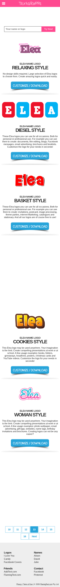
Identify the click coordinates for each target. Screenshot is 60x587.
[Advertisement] (30, 14)
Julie (36, 562)
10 (9, 529)
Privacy (19, 584)
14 (42, 529)
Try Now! (48, 29)
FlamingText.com (12, 575)
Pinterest (38, 575)
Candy (7, 559)
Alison (37, 556)
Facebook (39, 572)
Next (34, 536)
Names (38, 552)
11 (17, 529)
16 (24, 536)
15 (51, 529)
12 (26, 529)
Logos (7, 552)
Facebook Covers (12, 562)
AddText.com (10, 572)
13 (34, 529)
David (37, 559)
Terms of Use (27, 584)
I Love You (9, 556)
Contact (38, 568)
